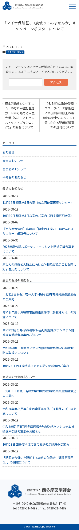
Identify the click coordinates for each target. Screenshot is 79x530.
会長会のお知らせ (14, 169)
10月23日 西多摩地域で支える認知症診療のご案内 (36, 366)
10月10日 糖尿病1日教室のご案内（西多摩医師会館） (38, 215)
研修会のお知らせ (14, 177)
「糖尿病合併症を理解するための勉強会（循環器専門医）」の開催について (38, 459)
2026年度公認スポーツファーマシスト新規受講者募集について (38, 248)
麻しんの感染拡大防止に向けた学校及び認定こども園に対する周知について (39, 266)
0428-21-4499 (27, 508)
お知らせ (8, 152)
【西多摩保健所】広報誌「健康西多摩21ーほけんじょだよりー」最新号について (38, 231)
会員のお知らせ (15, 52)
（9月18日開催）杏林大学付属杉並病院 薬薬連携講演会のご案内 (39, 296)
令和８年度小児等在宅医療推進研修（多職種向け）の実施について (39, 314)
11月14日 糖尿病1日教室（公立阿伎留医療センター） (38, 202)
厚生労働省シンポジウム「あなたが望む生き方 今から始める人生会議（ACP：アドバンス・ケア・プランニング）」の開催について (20, 115)
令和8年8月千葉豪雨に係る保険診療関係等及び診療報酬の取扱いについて (38, 350)
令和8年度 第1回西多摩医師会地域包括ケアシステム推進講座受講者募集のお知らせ (38, 332)
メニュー (72, 6)
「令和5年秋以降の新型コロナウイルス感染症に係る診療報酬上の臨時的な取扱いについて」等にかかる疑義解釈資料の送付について (58, 115)
